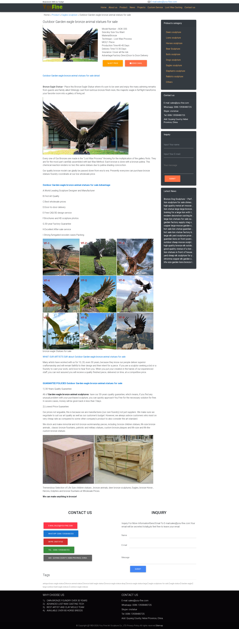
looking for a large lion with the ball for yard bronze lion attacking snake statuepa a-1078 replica (178, 212)
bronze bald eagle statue (94, 583)
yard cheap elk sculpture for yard (178, 255)
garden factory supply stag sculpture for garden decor (178, 222)
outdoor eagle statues (79, 587)
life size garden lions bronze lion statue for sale (178, 262)
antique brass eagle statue (53, 583)
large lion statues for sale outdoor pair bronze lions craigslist (178, 219)
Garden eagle (186, 583)
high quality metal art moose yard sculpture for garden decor (178, 205)
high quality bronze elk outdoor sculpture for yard (178, 245)
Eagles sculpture (69, 14)
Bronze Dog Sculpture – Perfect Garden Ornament (178, 199)
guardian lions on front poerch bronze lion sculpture (178, 238)
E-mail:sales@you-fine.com (164, 1)
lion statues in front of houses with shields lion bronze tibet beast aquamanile (178, 252)
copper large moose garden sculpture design (178, 225)
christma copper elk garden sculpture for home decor (178, 258)
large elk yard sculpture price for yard (178, 235)
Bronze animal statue (73, 583)
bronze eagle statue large (137, 583)
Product (55, 14)
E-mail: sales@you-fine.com (176, 103)
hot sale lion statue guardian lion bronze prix (178, 228)
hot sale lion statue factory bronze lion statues (178, 232)
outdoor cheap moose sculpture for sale (178, 242)
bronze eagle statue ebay (115, 583)
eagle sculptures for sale (158, 583)
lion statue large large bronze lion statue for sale (178, 209)
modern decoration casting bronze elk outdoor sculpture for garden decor (178, 215)
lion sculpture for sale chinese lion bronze (178, 202)
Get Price (113, 63)
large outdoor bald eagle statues (56, 587)
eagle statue (175, 583)
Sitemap (159, 625)
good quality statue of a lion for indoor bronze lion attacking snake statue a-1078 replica (178, 248)
